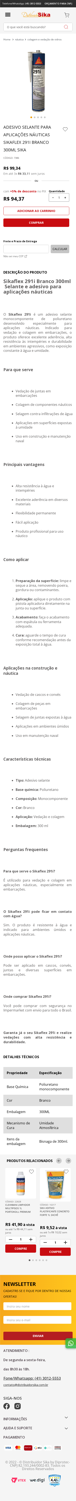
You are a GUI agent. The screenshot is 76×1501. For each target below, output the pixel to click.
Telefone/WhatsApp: (21, 3)
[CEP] (26, 244)
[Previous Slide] (59, 1160)
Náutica (19, 39)
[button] (9, 14)
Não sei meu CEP (13, 256)
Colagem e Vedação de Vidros (44, 39)
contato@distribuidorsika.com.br (25, 1385)
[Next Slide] (68, 1160)
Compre (21, 1249)
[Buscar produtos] (66, 27)
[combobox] (38, 27)
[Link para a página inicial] (7, 39)
